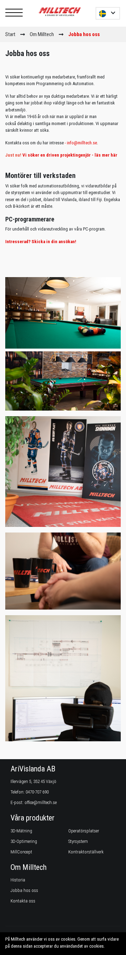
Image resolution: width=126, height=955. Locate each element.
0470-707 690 (37, 792)
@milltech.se (85, 142)
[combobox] (108, 13)
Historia (17, 879)
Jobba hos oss (24, 890)
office (29, 802)
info (70, 142)
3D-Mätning (21, 830)
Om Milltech (42, 34)
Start (10, 34)
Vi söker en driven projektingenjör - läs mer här (69, 155)
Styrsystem (78, 841)
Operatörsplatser (83, 830)
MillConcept (21, 851)
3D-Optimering (23, 841)
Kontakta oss (22, 901)
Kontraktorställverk (86, 851)
